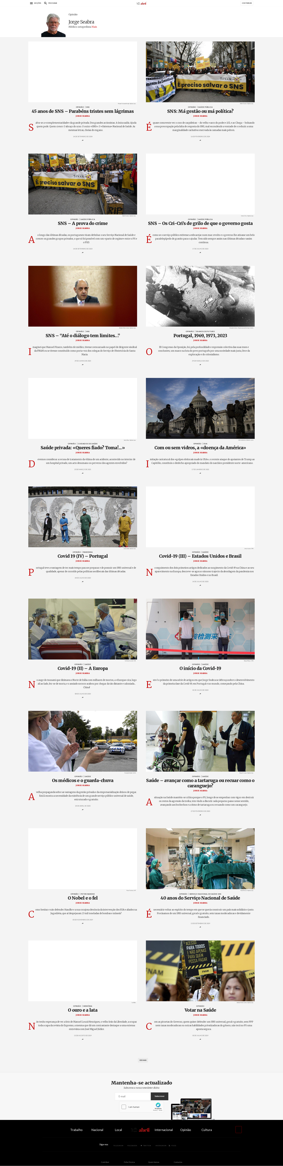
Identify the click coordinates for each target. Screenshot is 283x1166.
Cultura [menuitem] (206, 1130)
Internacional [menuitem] (164, 1130)
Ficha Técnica (129, 1162)
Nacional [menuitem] (97, 1130)
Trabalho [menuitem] (76, 1130)
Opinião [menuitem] (185, 1130)
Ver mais (143, 1060)
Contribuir (105, 1162)
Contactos (178, 1162)
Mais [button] (94, 26)
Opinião (73, 14)
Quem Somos (153, 1162)
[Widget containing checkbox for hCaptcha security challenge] (141, 1106)
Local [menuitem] (118, 1130)
